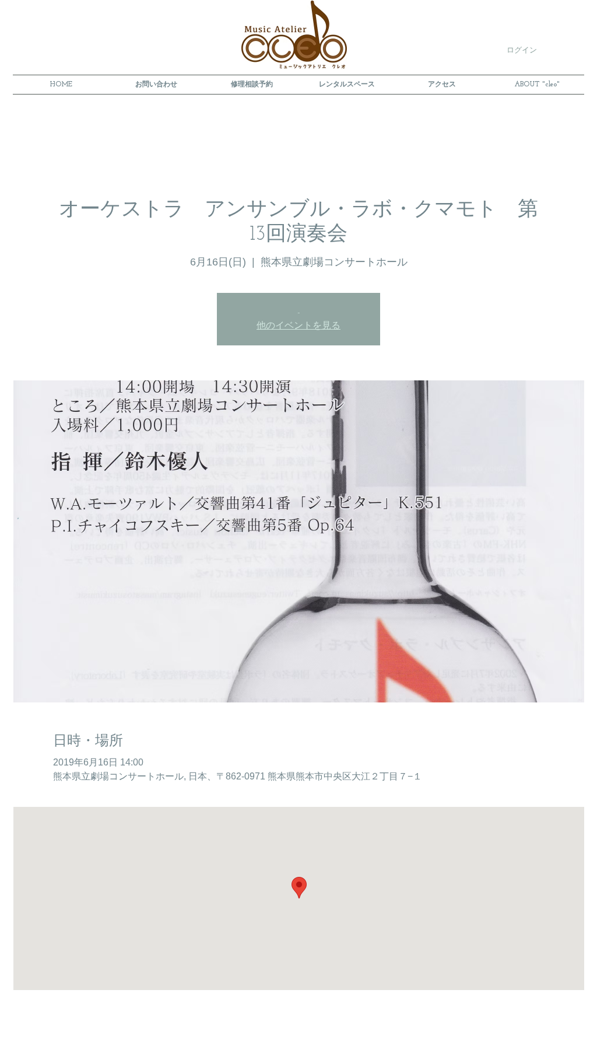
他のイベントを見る (298, 326)
